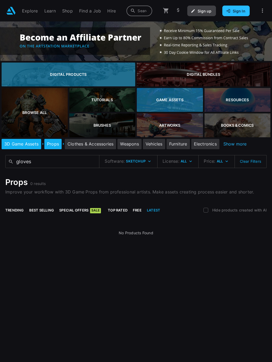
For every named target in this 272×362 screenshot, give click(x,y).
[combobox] (139, 11)
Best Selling (41, 210)
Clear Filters (250, 161)
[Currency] (178, 10)
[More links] (262, 10)
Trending (14, 210)
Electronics (205, 144)
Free (137, 210)
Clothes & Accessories (90, 144)
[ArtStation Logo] (11, 11)
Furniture (178, 144)
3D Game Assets (21, 144)
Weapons (129, 144)
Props (53, 144)
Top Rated (118, 210)
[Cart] (166, 10)
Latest (153, 210)
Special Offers (79, 210)
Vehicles (154, 144)
